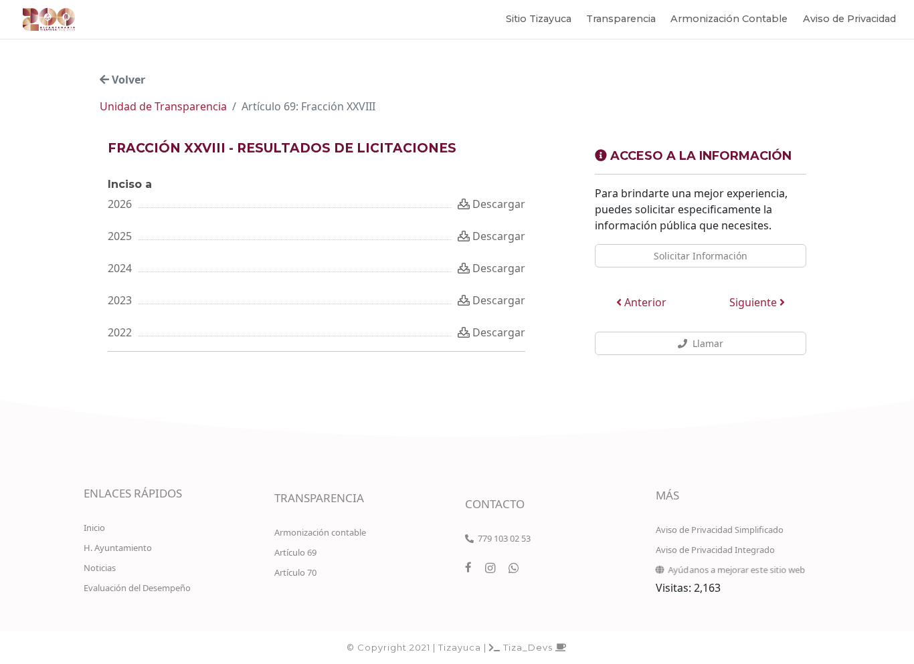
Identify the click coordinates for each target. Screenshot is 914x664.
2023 (120, 300)
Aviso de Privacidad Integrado (715, 550)
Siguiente (754, 302)
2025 (120, 236)
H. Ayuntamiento (118, 548)
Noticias (100, 568)
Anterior (644, 302)
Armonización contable (320, 532)
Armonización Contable (729, 19)
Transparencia (621, 19)
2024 (120, 268)
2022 (120, 332)
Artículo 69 (295, 552)
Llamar (705, 343)
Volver (127, 79)
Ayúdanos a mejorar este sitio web (734, 570)
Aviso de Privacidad (849, 19)
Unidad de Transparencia (163, 106)
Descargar (497, 204)
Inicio (94, 528)
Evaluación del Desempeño (137, 588)
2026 (120, 204)
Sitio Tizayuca (538, 19)
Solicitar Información (700, 255)
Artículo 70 (295, 572)
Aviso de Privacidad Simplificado (720, 530)
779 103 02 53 (502, 538)
